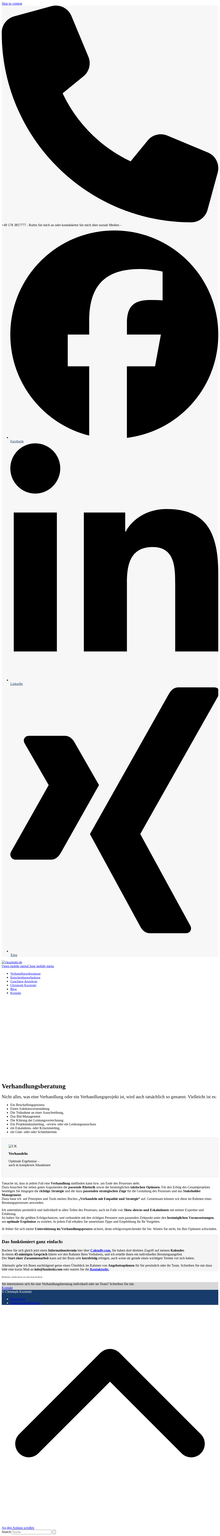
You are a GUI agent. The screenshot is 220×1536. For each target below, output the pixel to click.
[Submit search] (54, 1532)
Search (6, 1532)
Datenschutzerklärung (25, 1303)
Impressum (17, 1299)
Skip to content (12, 3)
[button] (28, 966)
